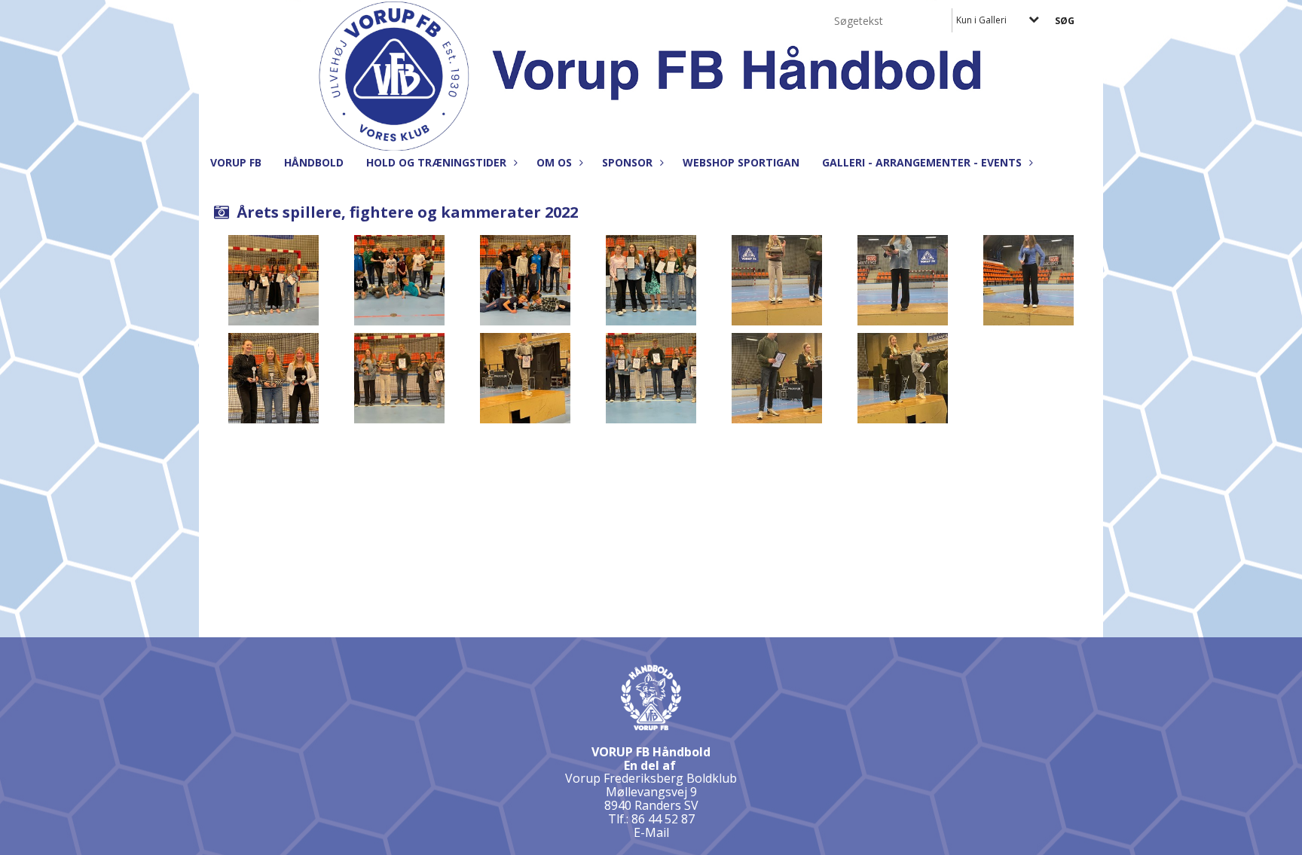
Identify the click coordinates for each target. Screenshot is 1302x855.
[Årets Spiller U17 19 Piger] (1028, 280)
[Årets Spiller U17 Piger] (902, 280)
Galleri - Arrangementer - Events (922, 162)
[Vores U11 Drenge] (399, 280)
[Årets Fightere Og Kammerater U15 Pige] (651, 280)
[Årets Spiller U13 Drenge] (777, 378)
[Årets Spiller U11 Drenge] (525, 378)
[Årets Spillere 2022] (651, 378)
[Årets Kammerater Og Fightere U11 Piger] (273, 280)
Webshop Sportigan (741, 162)
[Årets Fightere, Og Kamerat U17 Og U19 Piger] (273, 378)
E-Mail (651, 832)
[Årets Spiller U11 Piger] (902, 378)
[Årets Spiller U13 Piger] (777, 280)
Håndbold (314, 162)
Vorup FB (235, 162)
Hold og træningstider (436, 162)
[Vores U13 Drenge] (525, 280)
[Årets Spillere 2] (399, 378)
